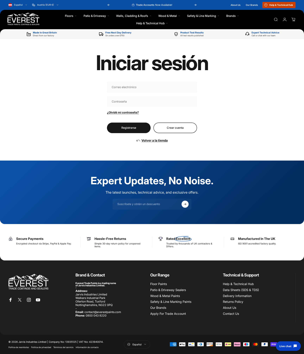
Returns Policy (233, 302)
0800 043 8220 (96, 315)
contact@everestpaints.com (102, 312)
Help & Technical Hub (238, 284)
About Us (229, 308)
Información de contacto (87, 347)
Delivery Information (237, 296)
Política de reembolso (18, 347)
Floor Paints (158, 284)
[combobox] (18, 5)
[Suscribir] (185, 204)
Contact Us (231, 313)
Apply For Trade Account (168, 313)
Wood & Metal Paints (165, 296)
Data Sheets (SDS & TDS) (241, 290)
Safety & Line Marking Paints (170, 302)
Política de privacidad (41, 347)
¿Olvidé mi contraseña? (123, 112)
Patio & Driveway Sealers (168, 290)
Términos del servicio (63, 347)
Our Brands (158, 308)
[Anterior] (109, 5)
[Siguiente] (195, 5)
